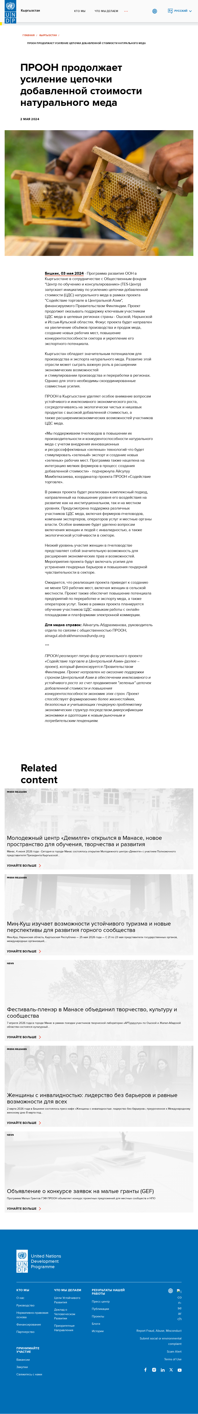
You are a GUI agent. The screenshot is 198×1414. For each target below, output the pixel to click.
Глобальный (154, 11)
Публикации (100, 1309)
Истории (98, 1331)
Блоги (96, 1324)
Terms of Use (173, 1359)
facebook (146, 1370)
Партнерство (25, 1332)
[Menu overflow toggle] (126, 11)
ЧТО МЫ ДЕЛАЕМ (106, 11)
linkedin (163, 1370)
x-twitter (171, 1370)
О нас (20, 1298)
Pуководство (25, 1305)
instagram (154, 1370)
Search (162, 11)
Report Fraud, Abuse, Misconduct (159, 1330)
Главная (29, 35)
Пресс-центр (101, 1301)
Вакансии (23, 1360)
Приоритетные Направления (64, 1328)
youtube (180, 1370)
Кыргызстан (30, 11)
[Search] (179, 1305)
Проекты (98, 1316)
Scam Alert (174, 1351)
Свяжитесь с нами (29, 1374)
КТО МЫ (79, 11)
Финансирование (28, 1324)
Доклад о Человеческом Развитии (64, 1314)
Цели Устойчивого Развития (67, 1300)
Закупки (22, 1367)
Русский (180, 11)
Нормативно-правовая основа (32, 1315)
